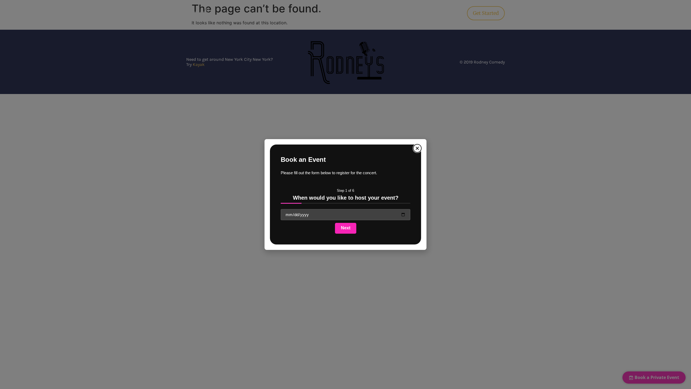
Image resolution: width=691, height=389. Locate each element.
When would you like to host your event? (345, 198)
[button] (417, 148)
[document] (345, 194)
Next (345, 228)
